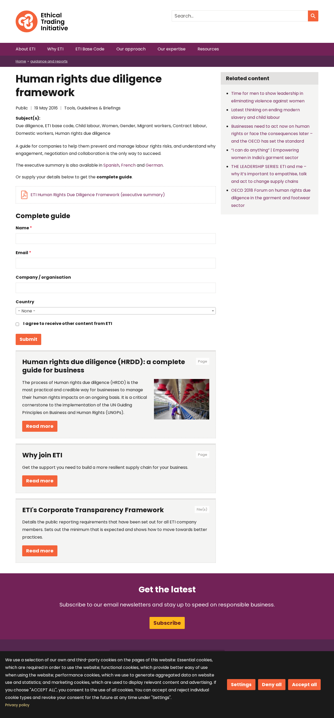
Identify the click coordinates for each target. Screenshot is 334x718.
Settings (241, 684)
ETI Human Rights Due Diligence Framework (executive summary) (98, 195)
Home (21, 61)
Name (22, 228)
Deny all (272, 684)
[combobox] (116, 310)
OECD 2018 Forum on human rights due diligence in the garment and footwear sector (271, 197)
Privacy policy (17, 705)
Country (25, 302)
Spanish (111, 165)
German (154, 165)
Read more (39, 426)
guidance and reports (49, 61)
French (128, 165)
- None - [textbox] (26, 311)
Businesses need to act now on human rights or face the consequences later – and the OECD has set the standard (272, 133)
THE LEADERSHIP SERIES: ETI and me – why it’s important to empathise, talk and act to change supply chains (269, 174)
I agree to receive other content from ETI (67, 323)
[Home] (42, 14)
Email (22, 253)
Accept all (304, 684)
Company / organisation (43, 277)
